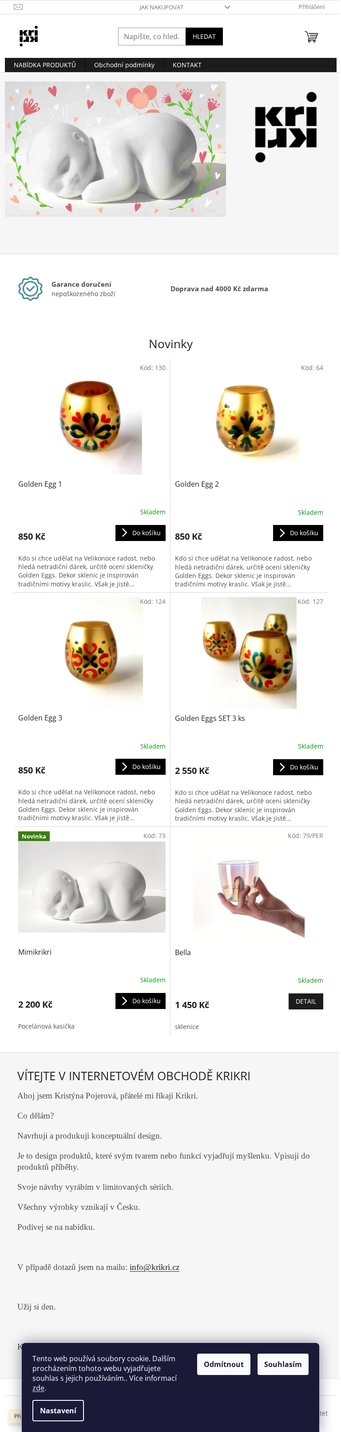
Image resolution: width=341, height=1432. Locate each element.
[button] (18, 163)
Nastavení (55, 1411)
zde (35, 1388)
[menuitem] (41, 65)
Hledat (200, 36)
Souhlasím (280, 1364)
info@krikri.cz (154, 1267)
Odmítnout (221, 1364)
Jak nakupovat (158, 7)
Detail (302, 1001)
